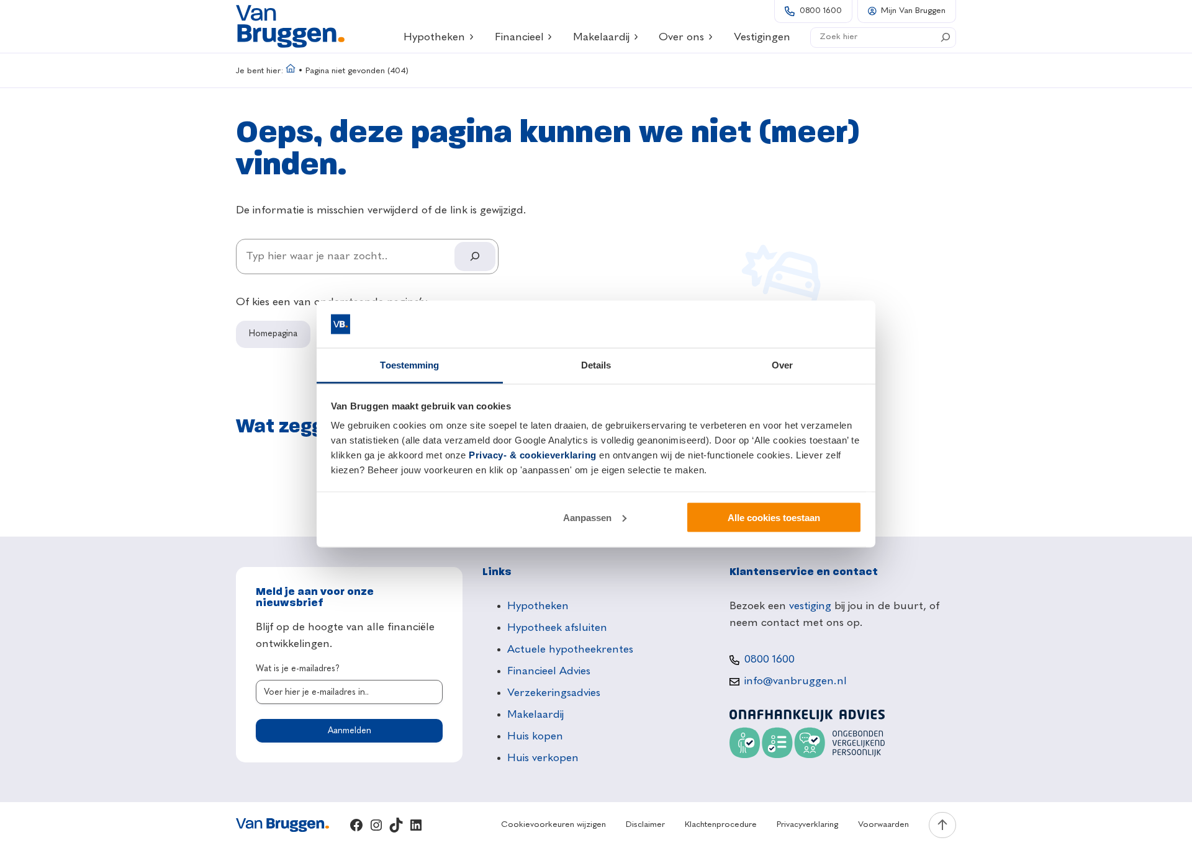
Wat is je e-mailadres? (298, 668)
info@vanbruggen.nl (795, 681)
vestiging (810, 606)
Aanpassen (587, 517)
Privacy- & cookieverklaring (533, 455)
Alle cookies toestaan (774, 517)
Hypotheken (434, 37)
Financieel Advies (548, 671)
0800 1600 (821, 11)
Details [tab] (596, 365)
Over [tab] (782, 365)
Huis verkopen (543, 758)
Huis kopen (535, 736)
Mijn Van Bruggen (913, 11)
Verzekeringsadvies (553, 692)
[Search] (945, 37)
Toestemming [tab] (409, 365)
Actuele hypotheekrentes (570, 649)
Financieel (519, 37)
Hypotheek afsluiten (557, 627)
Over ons (681, 37)
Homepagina (273, 333)
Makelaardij (601, 37)
